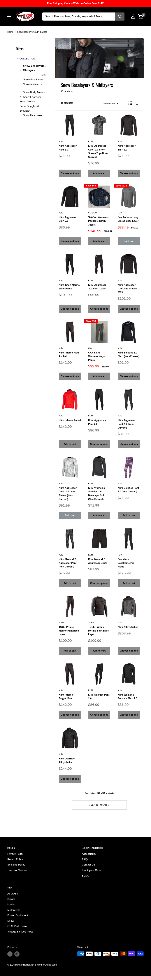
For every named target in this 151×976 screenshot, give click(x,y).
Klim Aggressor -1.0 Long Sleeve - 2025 (128, 289)
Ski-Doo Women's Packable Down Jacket (98, 221)
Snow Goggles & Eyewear (29, 108)
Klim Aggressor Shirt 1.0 (127, 147)
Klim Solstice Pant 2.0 (98, 696)
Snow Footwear (32, 96)
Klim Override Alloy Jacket (67, 760)
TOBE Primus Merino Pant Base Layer (69, 631)
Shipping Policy (16, 864)
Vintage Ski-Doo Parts (20, 931)
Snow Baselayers (33, 79)
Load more (99, 804)
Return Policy (15, 859)
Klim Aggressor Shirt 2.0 (68, 219)
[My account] (133, 16)
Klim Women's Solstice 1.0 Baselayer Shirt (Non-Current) (97, 493)
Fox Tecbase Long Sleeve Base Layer (128, 219)
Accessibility (89, 853)
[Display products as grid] (130, 103)
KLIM (61, 141)
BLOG (85, 875)
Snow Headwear (32, 115)
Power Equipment (17, 915)
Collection (27, 58)
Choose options (70, 173)
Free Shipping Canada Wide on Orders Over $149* (75, 3)
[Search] (119, 16)
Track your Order (92, 870)
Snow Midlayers (32, 84)
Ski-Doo (92, 213)
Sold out (129, 241)
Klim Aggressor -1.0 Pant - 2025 (97, 287)
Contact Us (88, 864)
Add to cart (99, 173)
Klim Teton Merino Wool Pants (69, 287)
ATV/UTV (12, 893)
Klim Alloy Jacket (128, 627)
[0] (140, 16)
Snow (10, 920)
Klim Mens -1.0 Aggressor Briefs (97, 561)
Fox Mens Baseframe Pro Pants (126, 563)
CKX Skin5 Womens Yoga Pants (96, 356)
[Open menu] (9, 16)
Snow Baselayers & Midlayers (35, 68)
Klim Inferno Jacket (70, 420)
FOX (120, 213)
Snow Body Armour (34, 92)
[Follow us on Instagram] (17, 954)
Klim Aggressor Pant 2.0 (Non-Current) (127, 424)
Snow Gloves (27, 101)
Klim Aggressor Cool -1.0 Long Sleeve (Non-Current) (68, 493)
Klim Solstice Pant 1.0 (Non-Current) (128, 490)
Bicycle (11, 898)
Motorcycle (13, 909)
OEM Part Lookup (17, 926)
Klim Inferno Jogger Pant (66, 696)
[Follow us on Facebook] (10, 954)
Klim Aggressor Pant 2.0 (97, 422)
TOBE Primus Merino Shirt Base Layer (98, 631)
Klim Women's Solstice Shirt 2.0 (127, 696)
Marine (11, 904)
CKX (90, 348)
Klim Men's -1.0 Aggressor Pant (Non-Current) (67, 563)
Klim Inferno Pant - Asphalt (69, 354)
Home (10, 32)
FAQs (85, 859)
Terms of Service (17, 870)
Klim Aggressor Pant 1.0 (68, 147)
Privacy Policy (15, 853)
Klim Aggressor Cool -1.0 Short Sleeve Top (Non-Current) (98, 151)
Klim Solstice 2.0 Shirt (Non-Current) (128, 354)
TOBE (61, 622)
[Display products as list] (136, 103)
